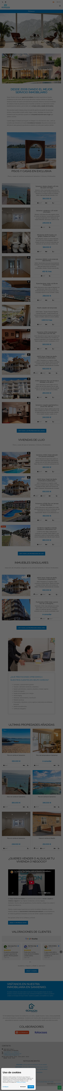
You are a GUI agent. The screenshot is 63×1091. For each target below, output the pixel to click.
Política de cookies (21, 1082)
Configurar (5, 1086)
